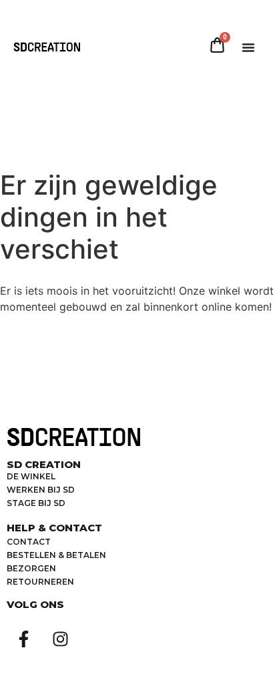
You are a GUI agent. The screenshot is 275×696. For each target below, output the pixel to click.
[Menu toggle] (248, 47)
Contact (29, 542)
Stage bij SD (36, 503)
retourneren (40, 582)
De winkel (31, 476)
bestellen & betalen (56, 555)
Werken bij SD (41, 490)
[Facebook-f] (23, 639)
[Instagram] (60, 639)
